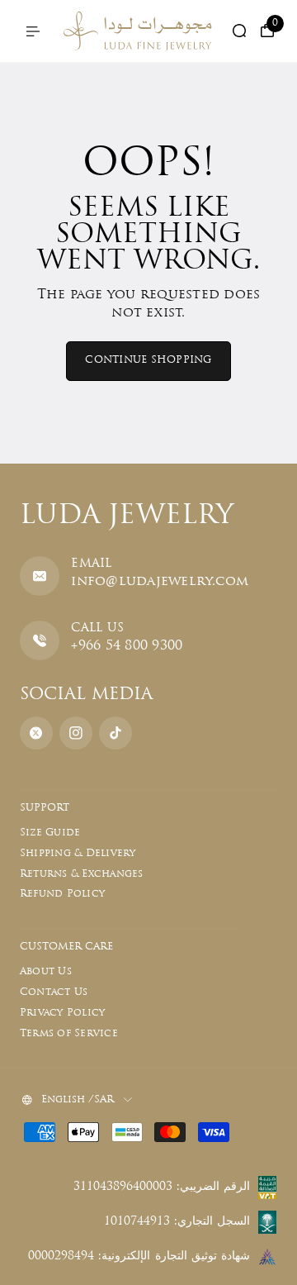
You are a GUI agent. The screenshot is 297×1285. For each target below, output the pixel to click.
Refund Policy (62, 894)
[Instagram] (75, 733)
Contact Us (53, 992)
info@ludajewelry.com (159, 581)
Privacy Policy (62, 1013)
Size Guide (50, 833)
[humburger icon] (33, 31)
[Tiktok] (115, 733)
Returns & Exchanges (82, 874)
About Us (46, 972)
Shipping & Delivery (78, 854)
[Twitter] (36, 733)
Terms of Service (69, 1034)
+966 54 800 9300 (126, 646)
